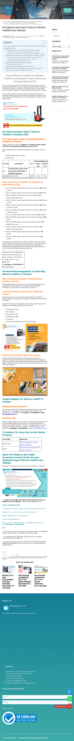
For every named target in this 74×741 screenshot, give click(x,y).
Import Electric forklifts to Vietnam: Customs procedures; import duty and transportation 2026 (24, 47)
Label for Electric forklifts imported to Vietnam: (18, 61)
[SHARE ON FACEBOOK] (7, 554)
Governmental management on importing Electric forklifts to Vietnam (25, 55)
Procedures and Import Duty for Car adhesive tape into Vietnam (60, 57)
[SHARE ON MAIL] (17, 554)
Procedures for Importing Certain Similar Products (19, 66)
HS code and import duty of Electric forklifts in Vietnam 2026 (22, 50)
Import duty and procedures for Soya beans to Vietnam (60, 77)
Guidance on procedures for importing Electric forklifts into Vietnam (24, 558)
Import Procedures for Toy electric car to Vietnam (60, 97)
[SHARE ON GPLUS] (10, 554)
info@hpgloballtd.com (40, 428)
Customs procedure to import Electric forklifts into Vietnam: (22, 59)
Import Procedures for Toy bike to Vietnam (60, 87)
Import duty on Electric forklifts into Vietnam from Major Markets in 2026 (25, 53)
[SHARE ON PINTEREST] (13, 554)
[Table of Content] (44, 42)
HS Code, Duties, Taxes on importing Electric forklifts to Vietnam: (23, 52)
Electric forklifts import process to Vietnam (22, 556)
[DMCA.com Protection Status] (37, 639)
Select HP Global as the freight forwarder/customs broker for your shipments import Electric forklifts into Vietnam (24, 69)
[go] (67, 36)
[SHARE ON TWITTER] (3, 554)
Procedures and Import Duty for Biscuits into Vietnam (60, 67)
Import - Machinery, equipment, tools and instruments (23, 36)
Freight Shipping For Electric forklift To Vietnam (18, 62)
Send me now (8, 708)
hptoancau (7, 36)
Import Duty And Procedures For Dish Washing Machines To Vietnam (8, 581)
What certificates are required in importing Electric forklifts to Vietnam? (25, 57)
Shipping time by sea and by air (15, 64)
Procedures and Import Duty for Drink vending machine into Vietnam (24, 580)
